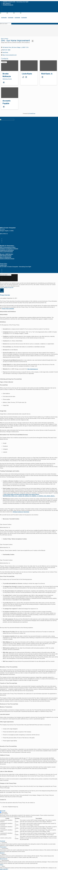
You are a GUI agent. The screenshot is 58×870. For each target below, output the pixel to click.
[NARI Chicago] (13, 17)
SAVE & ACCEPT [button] (4, 869)
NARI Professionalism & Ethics (7, 247)
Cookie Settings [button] (4, 287)
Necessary (4, 812)
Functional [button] (2, 841)
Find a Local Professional (6, 251)
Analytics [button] (2, 853)
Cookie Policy (3, 265)
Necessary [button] (2, 810)
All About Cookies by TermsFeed (21, 512)
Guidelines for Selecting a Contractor (9, 248)
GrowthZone (32, 113)
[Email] (4, 82)
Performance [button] (3, 847)
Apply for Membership (5, 257)
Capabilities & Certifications (7, 250)
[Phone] (23, 77)
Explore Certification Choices (7, 258)
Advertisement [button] (3, 859)
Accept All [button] (10, 287)
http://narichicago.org (32, 369)
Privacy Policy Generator (8, 308)
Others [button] (1, 864)
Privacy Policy (3, 263)
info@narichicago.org (8, 5)
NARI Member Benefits (5, 255)
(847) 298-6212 (7, 3)
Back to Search (4, 38)
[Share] (32, 41)
